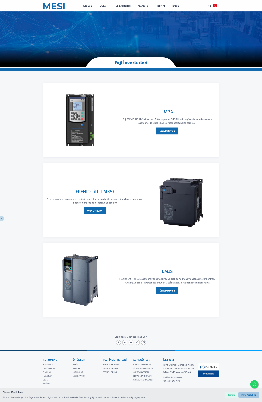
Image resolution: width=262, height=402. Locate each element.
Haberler (47, 376)
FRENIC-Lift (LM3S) (111, 364)
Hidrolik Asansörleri (143, 368)
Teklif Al (161, 5)
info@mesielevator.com (173, 377)
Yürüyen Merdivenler (143, 379)
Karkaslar (78, 372)
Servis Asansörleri (142, 376)
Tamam (231, 395)
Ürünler (104, 5)
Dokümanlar (49, 368)
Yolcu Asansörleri (142, 364)
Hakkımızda (48, 364)
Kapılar (76, 368)
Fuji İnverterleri (123, 5)
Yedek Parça (79, 376)
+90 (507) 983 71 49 (171, 381)
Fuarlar (47, 372)
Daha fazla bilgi (248, 395)
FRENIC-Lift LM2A (110, 368)
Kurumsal (87, 5)
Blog (45, 379)
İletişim (175, 5)
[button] (209, 6)
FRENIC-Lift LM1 (110, 372)
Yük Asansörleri (141, 372)
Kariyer (46, 383)
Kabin (75, 364)
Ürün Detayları (167, 130)
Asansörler (143, 5)
